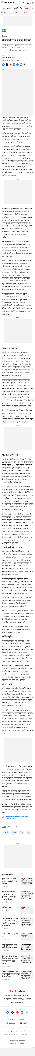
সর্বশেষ (3, 8)
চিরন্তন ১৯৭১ (21, 999)
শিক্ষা (21, 832)
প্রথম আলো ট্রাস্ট (7, 999)
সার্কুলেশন (25, 1031)
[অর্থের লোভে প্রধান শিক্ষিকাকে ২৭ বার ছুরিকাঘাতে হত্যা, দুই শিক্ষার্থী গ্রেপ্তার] (27, 897)
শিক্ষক (14, 832)
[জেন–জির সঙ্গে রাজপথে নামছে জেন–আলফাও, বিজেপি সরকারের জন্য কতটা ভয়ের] (27, 923)
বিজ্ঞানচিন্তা (26, 995)
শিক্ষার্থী (6, 832)
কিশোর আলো (17, 995)
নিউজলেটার (24, 1034)
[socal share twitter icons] (7, 65)
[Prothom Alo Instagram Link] (18, 1013)
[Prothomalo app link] (11, 1023)
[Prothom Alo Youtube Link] (23, 1013)
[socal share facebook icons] (3, 65)
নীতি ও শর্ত (7, 1034)
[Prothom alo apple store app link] (24, 1023)
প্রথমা (12, 1003)
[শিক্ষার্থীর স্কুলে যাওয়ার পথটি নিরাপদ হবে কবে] (27, 948)
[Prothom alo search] (23, 3)
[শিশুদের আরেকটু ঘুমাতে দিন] (27, 937)
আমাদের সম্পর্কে (8, 1031)
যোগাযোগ (15, 1034)
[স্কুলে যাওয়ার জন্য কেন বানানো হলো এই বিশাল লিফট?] (27, 883)
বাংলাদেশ (9, 8)
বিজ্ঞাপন (18, 1031)
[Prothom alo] (9, 3)
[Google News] (27, 1013)
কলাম (4, 30)
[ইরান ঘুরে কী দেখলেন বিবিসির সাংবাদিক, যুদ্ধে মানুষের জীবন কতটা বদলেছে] (27, 961)
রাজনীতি (16, 8)
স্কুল (28, 832)
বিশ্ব (21, 8)
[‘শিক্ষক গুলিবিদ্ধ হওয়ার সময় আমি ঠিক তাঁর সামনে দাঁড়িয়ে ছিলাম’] (27, 976)
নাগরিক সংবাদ (9, 995)
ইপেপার (29, 999)
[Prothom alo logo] (17, 991)
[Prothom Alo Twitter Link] (13, 1013)
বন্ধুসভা (15, 999)
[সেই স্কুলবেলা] (27, 910)
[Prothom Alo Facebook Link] (8, 1013)
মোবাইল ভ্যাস (19, 1003)
